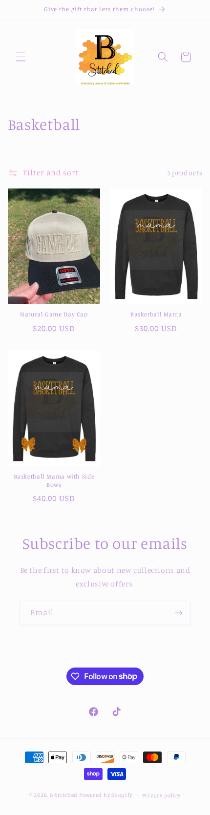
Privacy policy (161, 795)
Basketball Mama (156, 314)
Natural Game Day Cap (54, 314)
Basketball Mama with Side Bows (54, 480)
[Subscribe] (179, 613)
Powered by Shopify (105, 795)
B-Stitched (64, 795)
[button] (20, 57)
